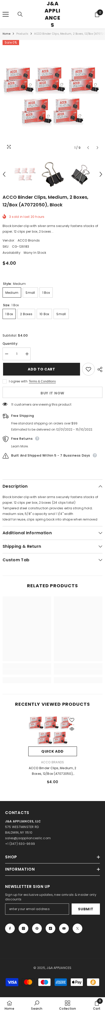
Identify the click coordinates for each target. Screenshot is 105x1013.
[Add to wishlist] (88, 369)
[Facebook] (10, 928)
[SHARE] (98, 369)
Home (6, 34)
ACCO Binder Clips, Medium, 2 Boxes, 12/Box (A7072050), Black (52, 771)
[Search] (20, 14)
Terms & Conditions (42, 381)
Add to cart (41, 369)
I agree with (18, 381)
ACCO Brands (29, 240)
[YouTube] (64, 928)
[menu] (6, 14)
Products (22, 34)
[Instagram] (23, 928)
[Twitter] (77, 928)
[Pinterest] (37, 928)
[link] (27, 672)
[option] (52, 96)
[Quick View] (72, 729)
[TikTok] (50, 928)
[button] (88, 147)
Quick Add (52, 751)
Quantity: (10, 343)
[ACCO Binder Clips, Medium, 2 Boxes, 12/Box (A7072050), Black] (52, 731)
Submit (85, 909)
